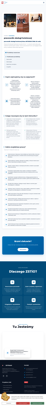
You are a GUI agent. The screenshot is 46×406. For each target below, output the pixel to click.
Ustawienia (8, 403)
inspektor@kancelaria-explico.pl (33, 391)
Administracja (6, 389)
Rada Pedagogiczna (7, 387)
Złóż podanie (23, 249)
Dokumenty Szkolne (7, 385)
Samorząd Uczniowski (8, 391)
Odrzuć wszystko (23, 403)
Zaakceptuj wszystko (37, 403)
